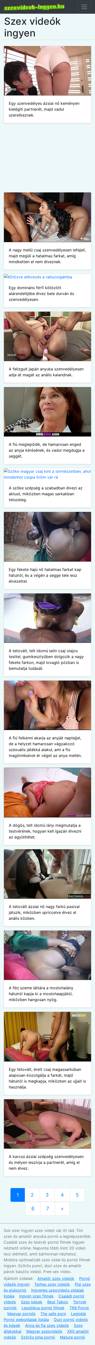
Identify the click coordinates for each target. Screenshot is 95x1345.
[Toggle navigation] (84, 7)
